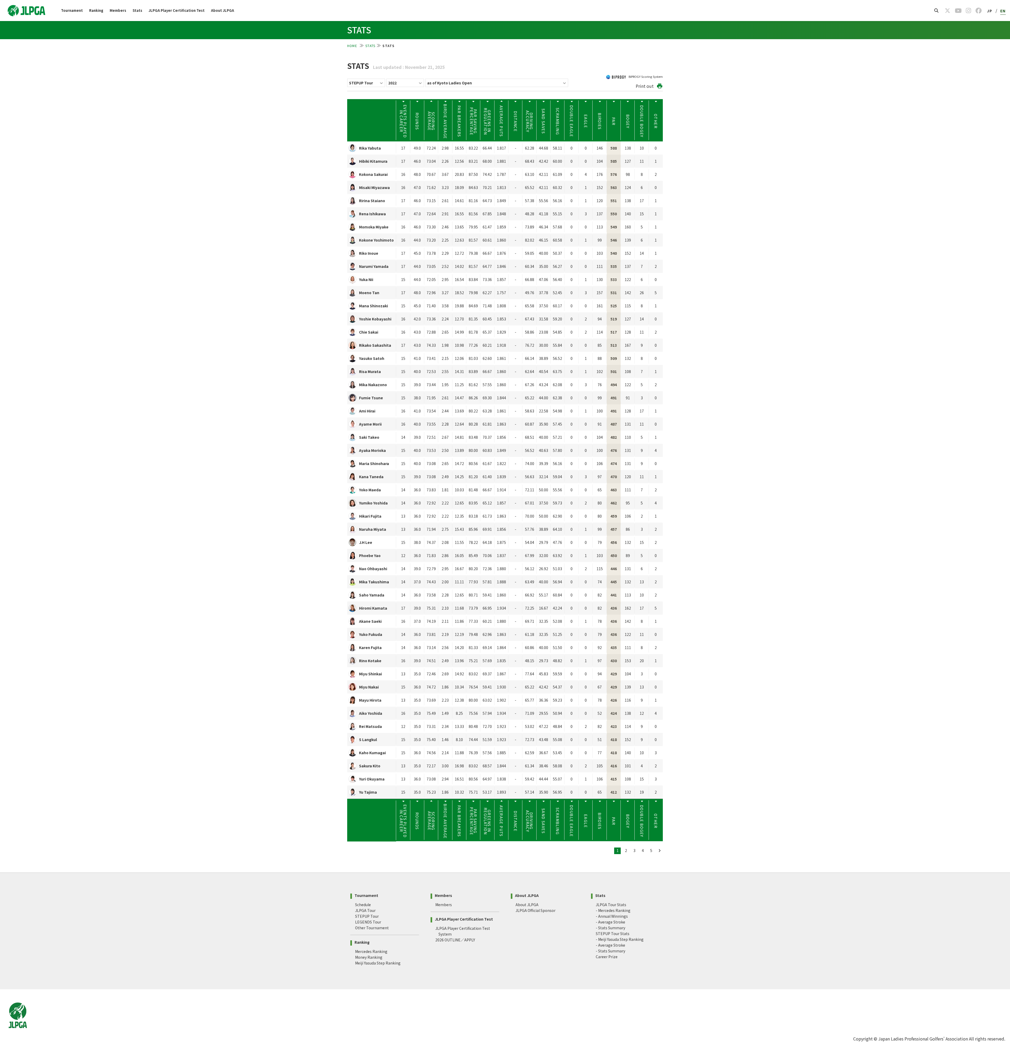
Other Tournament (372, 927)
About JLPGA (222, 10)
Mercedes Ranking (371, 951)
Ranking (96, 10)
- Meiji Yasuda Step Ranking (620, 939)
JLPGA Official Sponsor (536, 910)
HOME (352, 45)
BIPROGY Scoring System (645, 76)
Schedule (363, 904)
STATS (370, 45)
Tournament (72, 10)
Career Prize (607, 956)
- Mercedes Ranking (613, 910)
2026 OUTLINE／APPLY (455, 939)
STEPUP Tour (367, 916)
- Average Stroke (610, 922)
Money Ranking (368, 957)
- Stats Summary (610, 927)
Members (118, 10)
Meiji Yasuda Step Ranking (378, 963)
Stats (137, 10)
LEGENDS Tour (368, 922)
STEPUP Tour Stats (612, 933)
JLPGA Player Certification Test (177, 10)
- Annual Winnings (612, 916)
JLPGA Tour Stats (611, 904)
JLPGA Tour (365, 910)
